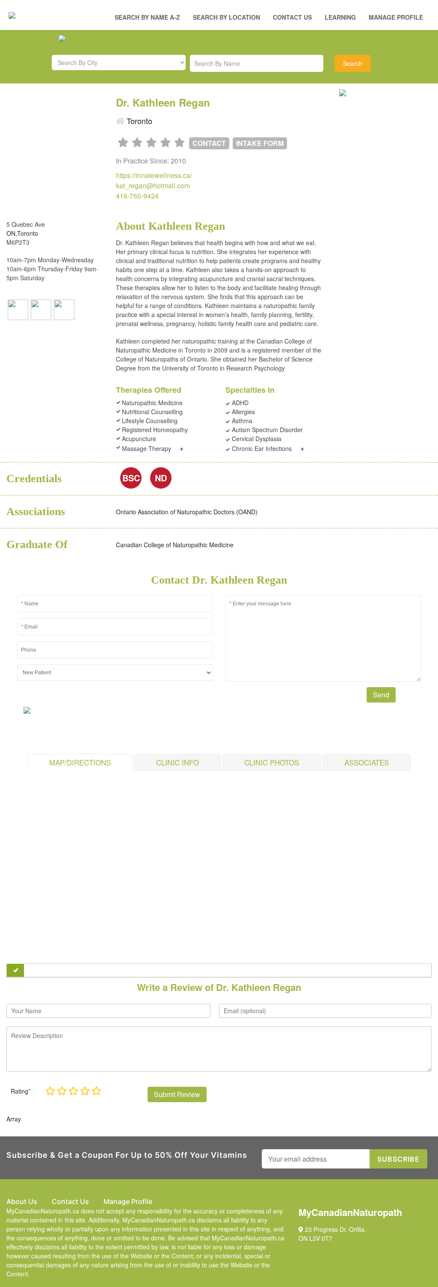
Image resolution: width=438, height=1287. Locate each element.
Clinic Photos (271, 762)
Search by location (226, 17)
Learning (340, 17)
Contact (209, 143)
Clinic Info (177, 762)
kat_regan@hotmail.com (153, 185)
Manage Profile (396, 17)
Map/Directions (80, 762)
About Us (21, 1201)
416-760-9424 (137, 196)
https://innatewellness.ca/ (154, 175)
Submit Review (177, 1094)
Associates (366, 762)
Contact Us (292, 17)
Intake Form (260, 143)
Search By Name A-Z (147, 17)
